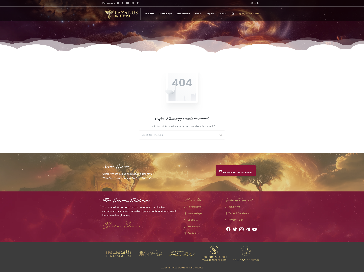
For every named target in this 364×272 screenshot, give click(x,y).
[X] (122, 3)
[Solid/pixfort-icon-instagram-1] (241, 229)
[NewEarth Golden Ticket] (150, 253)
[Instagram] (132, 3)
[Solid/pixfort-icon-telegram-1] (248, 229)
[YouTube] (127, 3)
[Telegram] (137, 3)
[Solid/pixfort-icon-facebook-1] (228, 229)
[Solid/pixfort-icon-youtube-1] (254, 229)
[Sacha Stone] (182, 253)
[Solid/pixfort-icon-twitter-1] (235, 229)
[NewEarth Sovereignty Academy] (118, 253)
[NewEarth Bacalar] (246, 253)
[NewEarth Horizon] (214, 253)
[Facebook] (117, 3)
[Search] (221, 135)
